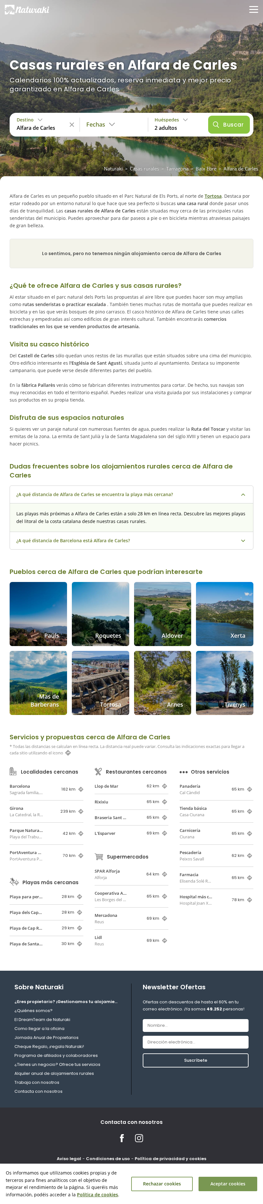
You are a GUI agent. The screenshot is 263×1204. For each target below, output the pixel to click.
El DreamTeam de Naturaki (42, 1020)
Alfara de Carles (241, 168)
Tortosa (213, 196)
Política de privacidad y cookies (170, 1159)
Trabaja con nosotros (36, 1082)
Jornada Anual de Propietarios (46, 1037)
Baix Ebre (206, 168)
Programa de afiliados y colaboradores (56, 1055)
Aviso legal (69, 1159)
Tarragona (177, 168)
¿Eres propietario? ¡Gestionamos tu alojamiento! (67, 1002)
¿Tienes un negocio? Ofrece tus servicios (57, 1064)
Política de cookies (97, 1195)
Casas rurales (144, 168)
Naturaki (113, 168)
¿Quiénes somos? (33, 1011)
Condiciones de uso (108, 1159)
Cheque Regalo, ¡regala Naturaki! (49, 1046)
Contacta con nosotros (38, 1091)
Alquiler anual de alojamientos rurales (54, 1073)
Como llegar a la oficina (39, 1028)
